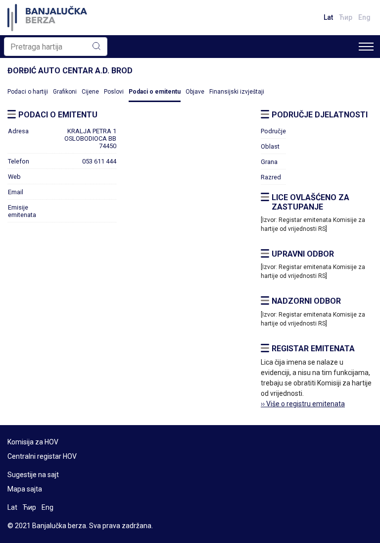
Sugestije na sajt (33, 475)
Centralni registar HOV (42, 456)
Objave (195, 91)
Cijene (90, 91)
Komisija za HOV (32, 442)
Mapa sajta (24, 489)
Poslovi (114, 91)
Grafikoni (65, 91)
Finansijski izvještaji (236, 91)
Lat (328, 17)
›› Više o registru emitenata (303, 404)
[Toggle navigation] (366, 47)
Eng (364, 17)
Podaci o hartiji (27, 91)
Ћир (345, 17)
